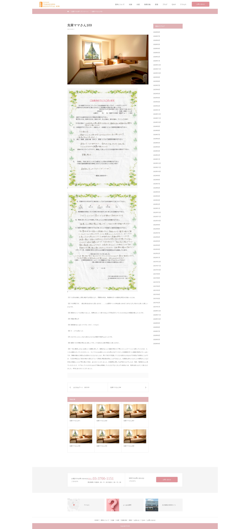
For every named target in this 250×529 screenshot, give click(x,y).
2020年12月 (157, 311)
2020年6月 (156, 335)
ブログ (165, 4)
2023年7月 (156, 184)
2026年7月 (156, 36)
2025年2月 (156, 106)
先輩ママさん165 (102, 446)
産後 (156, 4)
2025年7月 (156, 85)
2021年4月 (156, 294)
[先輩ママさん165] (108, 436)
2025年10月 (157, 73)
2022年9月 (156, 225)
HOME (97, 520)
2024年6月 (156, 139)
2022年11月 (157, 216)
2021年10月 (157, 270)
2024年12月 (157, 114)
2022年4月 (156, 245)
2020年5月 (156, 339)
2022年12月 (157, 212)
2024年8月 (156, 130)
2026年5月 (156, 44)
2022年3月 (156, 249)
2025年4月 (156, 98)
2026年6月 (156, 40)
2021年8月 (156, 278)
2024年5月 (156, 143)
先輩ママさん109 (75, 446)
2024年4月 (156, 147)
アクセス (183, 4)
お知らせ (136, 520)
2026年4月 (156, 48)
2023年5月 (156, 192)
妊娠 (130, 4)
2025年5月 (156, 93)
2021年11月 (157, 266)
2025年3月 (156, 102)
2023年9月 (156, 175)
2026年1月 (156, 61)
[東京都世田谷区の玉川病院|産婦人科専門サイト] (51, 4)
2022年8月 (156, 229)
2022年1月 (156, 257)
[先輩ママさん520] (108, 411)
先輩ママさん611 (75, 421)
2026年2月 (156, 57)
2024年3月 (156, 151)
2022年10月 (157, 221)
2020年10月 (157, 319)
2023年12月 (157, 163)
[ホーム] (68, 11)
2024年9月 (156, 126)
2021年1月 (156, 307)
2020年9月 (156, 323)
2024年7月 (156, 134)
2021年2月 (156, 302)
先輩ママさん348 (129, 446)
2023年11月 (157, 167)
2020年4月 (156, 343)
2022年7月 (156, 233)
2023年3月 (156, 200)
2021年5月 (156, 290)
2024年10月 (157, 122)
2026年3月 (156, 52)
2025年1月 (156, 110)
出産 (138, 4)
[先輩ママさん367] (135, 411)
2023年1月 (156, 208)
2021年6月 (156, 286)
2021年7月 (156, 282)
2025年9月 (156, 77)
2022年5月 (156, 241)
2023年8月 (156, 180)
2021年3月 (156, 298)
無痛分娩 (147, 4)
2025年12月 (157, 65)
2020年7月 (156, 331)
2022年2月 (156, 253)
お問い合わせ (200, 4)
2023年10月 (157, 171)
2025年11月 (157, 69)
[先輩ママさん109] (81, 436)
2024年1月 (156, 159)
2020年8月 (156, 327)
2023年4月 (156, 196)
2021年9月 (156, 274)
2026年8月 (156, 32)
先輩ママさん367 (129, 421)
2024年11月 (157, 118)
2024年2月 (156, 155)
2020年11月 (157, 315)
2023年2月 (156, 204)
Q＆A (174, 4)
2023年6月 (156, 188)
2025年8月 (156, 81)
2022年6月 (156, 237)
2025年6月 (156, 89)
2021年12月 (157, 261)
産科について (120, 4)
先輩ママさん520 (102, 421)
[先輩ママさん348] (135, 436)
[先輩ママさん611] (81, 411)
